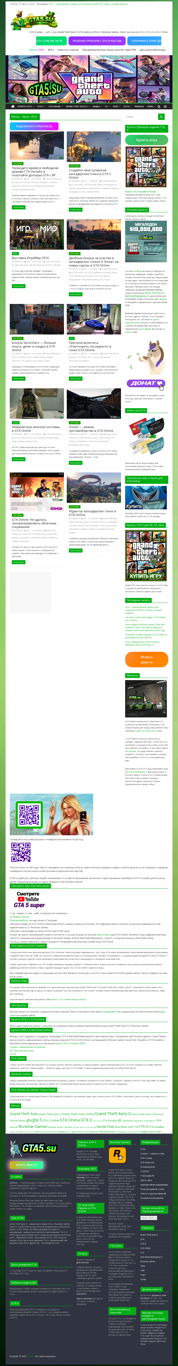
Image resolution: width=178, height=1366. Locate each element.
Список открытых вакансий (153, 1193)
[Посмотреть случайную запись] (165, 106)
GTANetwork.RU (147, 1167)
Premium (139, 106)
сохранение (24, 541)
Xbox (117, 1127)
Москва (57, 265)
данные (15, 537)
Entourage (107, 434)
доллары (38, 186)
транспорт (155, 1131)
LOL (71, 338)
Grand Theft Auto (110, 518)
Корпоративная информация (154, 1184)
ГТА (31, 186)
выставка (15, 265)
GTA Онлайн (109, 1120)
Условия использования (151, 1198)
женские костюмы (45, 438)
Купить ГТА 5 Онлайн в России (140, 191)
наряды (21, 441)
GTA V (40, 106)
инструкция (108, 184)
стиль (34, 441)
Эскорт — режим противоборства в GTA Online (91, 428)
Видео (96, 106)
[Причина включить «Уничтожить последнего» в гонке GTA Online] (94, 305)
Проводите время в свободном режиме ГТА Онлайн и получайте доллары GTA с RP (35, 171)
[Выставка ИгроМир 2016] (37, 220)
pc (37, 182)
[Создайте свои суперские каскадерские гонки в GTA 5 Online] (94, 133)
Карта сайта (146, 1180)
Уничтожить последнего (79, 361)
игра (86, 1131)
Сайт (142, 1270)
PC (106, 106)
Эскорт (107, 279)
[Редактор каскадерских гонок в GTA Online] (94, 474)
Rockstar (14, 1127)
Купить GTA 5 (25, 106)
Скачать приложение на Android (27, 1047)
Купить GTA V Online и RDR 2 (70, 1043)
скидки (47, 361)
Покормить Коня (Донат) (124, 41)
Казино (12, 1132)
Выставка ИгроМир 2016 (30, 258)
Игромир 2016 (35, 265)
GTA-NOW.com (147, 1162)
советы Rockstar (92, 192)
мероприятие (48, 186)
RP (19, 186)
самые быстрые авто (146, 730)
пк (116, 1131)
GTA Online (54, 106)
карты (145, 329)
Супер (15, 423)
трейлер (72, 532)
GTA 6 (126, 106)
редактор (84, 529)
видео (95, 525)
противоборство (76, 445)
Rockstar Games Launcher (60, 1127)
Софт (143, 1274)
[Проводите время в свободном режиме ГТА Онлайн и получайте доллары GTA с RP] (37, 133)
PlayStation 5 (150, 1121)
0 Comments (37, 179)
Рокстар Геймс (28, 1132)
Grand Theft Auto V (76, 106)
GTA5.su (13, 1182)
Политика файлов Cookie (152, 1189)
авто (164, 1096)
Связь (150, 106)
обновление (103, 441)
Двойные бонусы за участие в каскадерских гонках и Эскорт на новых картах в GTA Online (94, 261)
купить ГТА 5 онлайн (61, 999)
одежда (28, 441)
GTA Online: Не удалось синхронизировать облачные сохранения (34, 523)
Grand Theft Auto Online (78, 1114)
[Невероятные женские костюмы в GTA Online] (37, 390)
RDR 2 (51, 49)
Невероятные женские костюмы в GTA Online (36, 428)
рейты (40, 361)
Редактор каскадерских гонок (101, 529)
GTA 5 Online (104, 438)
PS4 (158, 1120)
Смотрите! (81, 1293)
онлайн (15, 189)
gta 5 (17, 182)
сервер (15, 541)
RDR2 (115, 106)
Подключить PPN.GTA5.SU (34, 126)
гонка (95, 357)
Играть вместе (147, 659)
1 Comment (93, 181)
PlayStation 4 (44, 182)
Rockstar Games (96, 184)
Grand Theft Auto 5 (50, 1114)
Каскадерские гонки (84, 188)
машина (106, 357)
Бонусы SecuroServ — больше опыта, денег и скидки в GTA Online (34, 346)
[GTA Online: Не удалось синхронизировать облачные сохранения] (37, 474)
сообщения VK (110, 1011)
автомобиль (46, 1132)
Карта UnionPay (83, 1298)
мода (56, 438)
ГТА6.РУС (144, 1171)
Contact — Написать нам (152, 1153)
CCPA (142, 1149)
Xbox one (25, 186)
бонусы (90, 276)
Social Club (73, 276)
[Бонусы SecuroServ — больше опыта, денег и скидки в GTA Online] (37, 305)
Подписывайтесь (19, 920)
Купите (151, 1333)
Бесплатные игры (24, 1050)
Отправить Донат (20, 916)
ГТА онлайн (156, 1127)
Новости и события (68, 49)
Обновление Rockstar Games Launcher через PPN (109, 49)
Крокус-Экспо (47, 265)
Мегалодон (159, 49)
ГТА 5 (101, 276)
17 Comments (37, 530)
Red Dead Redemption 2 (136, 772)
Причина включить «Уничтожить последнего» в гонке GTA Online (90, 346)
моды (14, 441)
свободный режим (27, 189)
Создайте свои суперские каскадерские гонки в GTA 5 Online (90, 173)
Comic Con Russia (53, 261)
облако (44, 537)
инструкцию (130, 751)
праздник (122, 1132)
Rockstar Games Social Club (83, 1127)
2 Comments (94, 434)
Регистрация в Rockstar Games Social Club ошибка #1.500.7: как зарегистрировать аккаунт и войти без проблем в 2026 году (145, 627)
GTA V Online (97, 1121)
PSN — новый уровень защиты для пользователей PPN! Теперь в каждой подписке (88, 4)
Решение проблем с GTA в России (72, 41)
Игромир (24, 265)
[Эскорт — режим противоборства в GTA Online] (94, 390)
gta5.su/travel (82, 1262)
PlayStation (128, 1120)
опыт (101, 279)
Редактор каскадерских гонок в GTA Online (92, 513)
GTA (28, 179)
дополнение (111, 525)
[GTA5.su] (89, 79)
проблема (53, 537)
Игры (15, 253)
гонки (102, 525)
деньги (107, 276)
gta (13, 182)
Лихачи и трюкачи (101, 188)
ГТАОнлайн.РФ (147, 1175)
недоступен (35, 537)
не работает (24, 537)
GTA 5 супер (146, 1158)
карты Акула (146, 49)
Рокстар (19, 1131)
